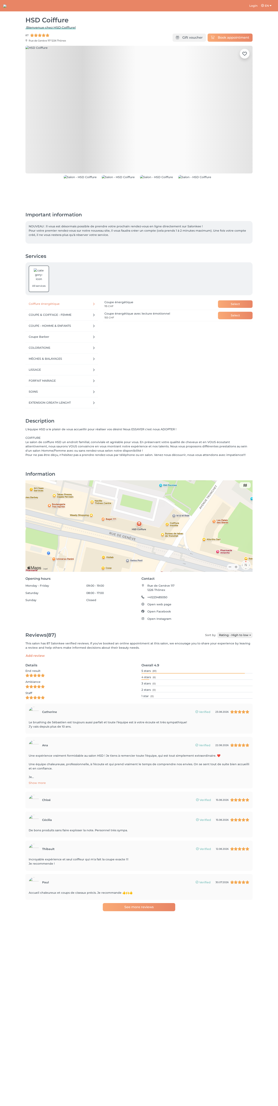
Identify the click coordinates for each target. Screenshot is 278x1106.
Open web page (159, 604)
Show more (37, 783)
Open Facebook (159, 611)
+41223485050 (157, 597)
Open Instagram (159, 619)
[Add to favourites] (245, 54)
